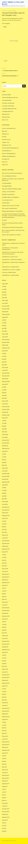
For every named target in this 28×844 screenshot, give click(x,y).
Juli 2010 (4, 823)
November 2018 (5, 543)
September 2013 (5, 716)
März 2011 (4, 800)
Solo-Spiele (4, 159)
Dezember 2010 (5, 809)
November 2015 (5, 644)
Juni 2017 (4, 591)
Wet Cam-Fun (5, 120)
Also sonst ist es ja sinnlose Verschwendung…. (12, 173)
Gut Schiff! (4, 220)
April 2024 (4, 362)
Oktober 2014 (5, 680)
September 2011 (5, 783)
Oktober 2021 (5, 445)
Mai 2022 (4, 426)
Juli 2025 (4, 320)
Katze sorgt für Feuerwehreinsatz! (9, 208)
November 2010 (5, 811)
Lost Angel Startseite (6, 100)
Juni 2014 (4, 691)
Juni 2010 (4, 825)
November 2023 (5, 376)
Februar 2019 (5, 535)
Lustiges (4, 142)
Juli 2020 (4, 487)
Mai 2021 (4, 459)
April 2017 (4, 596)
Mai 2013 (4, 727)
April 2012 (4, 764)
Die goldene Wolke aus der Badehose (10, 197)
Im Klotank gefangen (6, 183)
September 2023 (5, 381)
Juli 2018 (4, 554)
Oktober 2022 (5, 412)
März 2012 (4, 767)
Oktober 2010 (5, 814)
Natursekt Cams (5, 114)
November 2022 (5, 409)
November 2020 (5, 476)
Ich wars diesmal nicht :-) (7, 200)
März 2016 (4, 633)
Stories (3, 162)
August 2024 (5, 350)
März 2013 (4, 733)
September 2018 (5, 549)
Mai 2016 (4, 627)
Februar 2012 (5, 769)
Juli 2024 (4, 353)
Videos (6, 60)
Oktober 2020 (5, 479)
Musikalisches (5, 145)
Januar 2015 (5, 672)
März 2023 (4, 398)
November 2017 (5, 577)
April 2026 (4, 295)
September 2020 (5, 482)
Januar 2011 (5, 806)
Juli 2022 (4, 420)
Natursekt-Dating (6, 117)
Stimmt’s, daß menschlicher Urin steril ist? (11, 234)
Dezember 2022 (5, 406)
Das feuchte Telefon (6, 94)
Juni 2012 (4, 758)
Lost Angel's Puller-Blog (13, 3)
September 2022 (5, 415)
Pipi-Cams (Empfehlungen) (8, 153)
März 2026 (4, 297)
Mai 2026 (4, 292)
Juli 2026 (4, 286)
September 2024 (5, 348)
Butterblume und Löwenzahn (8, 194)
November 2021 (5, 443)
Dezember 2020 (5, 473)
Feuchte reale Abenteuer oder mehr (10, 97)
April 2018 (4, 563)
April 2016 (4, 630)
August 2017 (5, 585)
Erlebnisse (4, 134)
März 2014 (4, 700)
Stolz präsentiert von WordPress (9, 840)
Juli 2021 (4, 454)
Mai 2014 (4, 694)
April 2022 (4, 429)
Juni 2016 (4, 624)
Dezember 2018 (5, 540)
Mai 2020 (4, 493)
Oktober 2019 (5, 512)
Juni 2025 (4, 322)
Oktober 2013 (5, 714)
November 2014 (5, 677)
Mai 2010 (4, 828)
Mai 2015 (4, 660)
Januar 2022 (5, 437)
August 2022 (5, 417)
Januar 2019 (5, 538)
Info (3, 136)
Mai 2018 (4, 560)
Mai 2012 (4, 761)
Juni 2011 (4, 792)
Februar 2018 (5, 568)
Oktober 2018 (5, 546)
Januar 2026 (5, 303)
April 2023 (4, 395)
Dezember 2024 (5, 339)
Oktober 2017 (5, 579)
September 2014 (5, 683)
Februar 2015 (5, 669)
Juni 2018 (4, 557)
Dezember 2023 (5, 373)
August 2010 (5, 820)
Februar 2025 (5, 334)
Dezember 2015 (5, 641)
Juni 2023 (4, 390)
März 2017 (4, 599)
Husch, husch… (15, 256)
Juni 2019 (4, 524)
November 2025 (5, 309)
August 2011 (5, 786)
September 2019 (5, 515)
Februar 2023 (5, 401)
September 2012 (5, 750)
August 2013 (5, 719)
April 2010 (4, 831)
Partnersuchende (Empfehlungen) (9, 148)
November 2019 (5, 510)
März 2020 (4, 498)
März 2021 (4, 465)
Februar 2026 (5, 300)
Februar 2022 (5, 434)
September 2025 (5, 314)
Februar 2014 (5, 702)
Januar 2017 (5, 605)
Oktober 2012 (5, 747)
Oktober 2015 (5, 647)
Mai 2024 (4, 359)
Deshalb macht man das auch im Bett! (10, 205)
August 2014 (5, 686)
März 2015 (4, 666)
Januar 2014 (5, 705)
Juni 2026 (4, 289)
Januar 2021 (5, 471)
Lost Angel (13, 10)
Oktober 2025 (5, 311)
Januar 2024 (5, 370)
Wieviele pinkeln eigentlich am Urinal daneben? (12, 211)
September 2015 (5, 649)
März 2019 (4, 532)
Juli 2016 (4, 621)
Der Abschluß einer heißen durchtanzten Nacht (12, 227)
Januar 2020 (5, 504)
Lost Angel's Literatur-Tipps (8, 106)
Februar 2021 (5, 468)
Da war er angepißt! (15, 269)
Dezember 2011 (5, 775)
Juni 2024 (4, 356)
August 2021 (5, 451)
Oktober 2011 (5, 781)
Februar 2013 (5, 736)
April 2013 (4, 730)
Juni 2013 (4, 725)
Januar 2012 (5, 772)
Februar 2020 (5, 501)
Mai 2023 (4, 392)
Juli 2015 (4, 655)
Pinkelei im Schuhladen (16, 259)
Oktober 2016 (5, 613)
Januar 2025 (5, 336)
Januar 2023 (5, 403)
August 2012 (5, 753)
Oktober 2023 (5, 378)
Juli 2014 (4, 688)
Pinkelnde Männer (6, 150)
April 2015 (4, 663)
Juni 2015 (4, 658)
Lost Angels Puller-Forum (7, 111)
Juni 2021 (4, 457)
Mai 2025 (4, 325)
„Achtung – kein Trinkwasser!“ (8, 191)
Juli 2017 (4, 588)
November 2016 (5, 610)
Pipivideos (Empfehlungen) (8, 156)
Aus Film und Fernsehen (7, 128)
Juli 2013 (4, 722)
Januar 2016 (5, 638)
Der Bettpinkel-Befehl (6, 186)
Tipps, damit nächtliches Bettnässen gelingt (11, 188)
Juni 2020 (4, 490)
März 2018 (4, 566)
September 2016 (5, 616)
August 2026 (5, 283)
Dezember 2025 (5, 306)
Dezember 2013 (5, 708)
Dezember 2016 (5, 607)
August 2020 (5, 484)
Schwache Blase (6, 203)
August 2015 (5, 652)
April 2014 (4, 697)
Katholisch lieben (15, 267)
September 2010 (5, 817)
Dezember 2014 (5, 674)
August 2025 (5, 317)
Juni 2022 (4, 423)
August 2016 (5, 619)
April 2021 (4, 462)
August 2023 (5, 384)
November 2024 (5, 342)
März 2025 (4, 331)
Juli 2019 (4, 521)
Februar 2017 (5, 602)
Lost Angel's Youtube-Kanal (8, 103)
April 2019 (4, 529)
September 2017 (5, 582)
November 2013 (5, 711)
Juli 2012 (4, 755)
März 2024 (4, 364)
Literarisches (5, 139)
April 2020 (4, 496)
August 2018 (5, 552)
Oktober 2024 (5, 345)
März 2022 (4, 431)
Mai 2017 (4, 593)
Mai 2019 (4, 526)
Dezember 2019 (5, 507)
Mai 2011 (4, 795)
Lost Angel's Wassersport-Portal (9, 108)
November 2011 (5, 778)
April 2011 (4, 797)
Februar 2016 (5, 635)
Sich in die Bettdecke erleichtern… (9, 176)
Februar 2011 (5, 803)
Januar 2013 (5, 739)
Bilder (3, 131)
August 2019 (5, 518)
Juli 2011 (4, 789)
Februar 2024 (5, 367)
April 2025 (4, 328)
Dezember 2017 (5, 574)
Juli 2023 (4, 387)
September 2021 (5, 448)
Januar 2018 (5, 571)
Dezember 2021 (5, 440)
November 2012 (5, 744)
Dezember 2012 (5, 741)
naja (5, 26)
